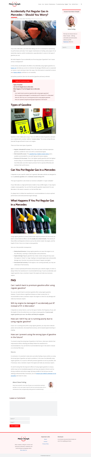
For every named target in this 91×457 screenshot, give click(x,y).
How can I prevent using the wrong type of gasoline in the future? (31, 99)
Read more (66, 41)
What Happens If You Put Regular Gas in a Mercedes (26, 89)
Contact (45, 441)
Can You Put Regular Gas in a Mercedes (23, 87)
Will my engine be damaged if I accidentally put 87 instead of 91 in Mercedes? (34, 95)
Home (39, 4)
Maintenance (52, 4)
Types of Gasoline (17, 84)
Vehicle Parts (75, 4)
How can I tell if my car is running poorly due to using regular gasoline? (32, 97)
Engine (66, 4)
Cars (43, 4)
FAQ (14, 91)
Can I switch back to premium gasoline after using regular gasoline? (32, 93)
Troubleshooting (60, 4)
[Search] (78, 47)
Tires (70, 4)
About (45, 439)
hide (28, 81)
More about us (23, 450)
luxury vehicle (17, 72)
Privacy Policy (45, 443)
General (46, 4)
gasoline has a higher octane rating (39, 154)
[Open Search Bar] (81, 4)
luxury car (13, 68)
